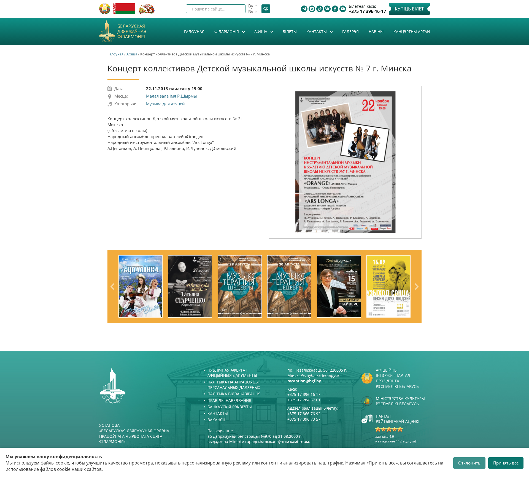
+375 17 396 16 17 (303, 394)
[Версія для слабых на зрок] (265, 8)
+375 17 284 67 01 (303, 399)
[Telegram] (304, 9)
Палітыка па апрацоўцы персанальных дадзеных (233, 384)
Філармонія (227, 31)
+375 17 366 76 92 (303, 413)
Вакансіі (216, 419)
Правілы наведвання (229, 400)
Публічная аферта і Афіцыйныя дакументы (232, 372)
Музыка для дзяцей (165, 103)
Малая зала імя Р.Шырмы (171, 96)
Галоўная (194, 31)
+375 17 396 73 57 (303, 419)
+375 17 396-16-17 (367, 11)
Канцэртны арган (411, 31)
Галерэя (350, 31)
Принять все (506, 463)
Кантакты (317, 31)
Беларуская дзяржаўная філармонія (131, 32)
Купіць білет (409, 9)
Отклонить (469, 463)
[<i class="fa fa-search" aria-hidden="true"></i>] (236, 9)
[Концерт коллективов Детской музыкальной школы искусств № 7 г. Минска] (345, 162)
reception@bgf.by (304, 380)
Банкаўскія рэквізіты (229, 406)
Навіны (376, 31)
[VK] (327, 9)
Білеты (290, 31)
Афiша (261, 31)
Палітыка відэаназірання (234, 393)
